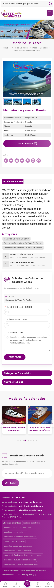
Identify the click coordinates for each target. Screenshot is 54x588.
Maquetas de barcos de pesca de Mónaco (14, 428)
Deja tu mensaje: (15, 332)
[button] (48, 79)
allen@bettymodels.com (30, 510)
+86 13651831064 (18, 498)
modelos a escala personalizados (18, 527)
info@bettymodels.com (30, 502)
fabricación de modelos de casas (17, 550)
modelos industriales (31, 523)
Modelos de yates (40, 48)
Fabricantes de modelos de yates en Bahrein (23, 248)
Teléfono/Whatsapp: (16, 320)
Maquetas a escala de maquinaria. (18, 546)
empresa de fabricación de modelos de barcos (23, 555)
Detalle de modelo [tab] (12, 181)
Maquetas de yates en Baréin (16, 239)
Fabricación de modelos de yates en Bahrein (23, 243)
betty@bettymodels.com (31, 506)
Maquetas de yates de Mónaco (40, 428)
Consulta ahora (24, 143)
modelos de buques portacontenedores (20, 560)
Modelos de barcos (20, 48)
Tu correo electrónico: (18, 307)
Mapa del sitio (8, 574)
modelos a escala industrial (15, 532)
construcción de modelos (14, 541)
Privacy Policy (28, 574)
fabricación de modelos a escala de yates (21, 564)
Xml (18, 574)
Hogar (5, 48)
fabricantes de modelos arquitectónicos (20, 537)
